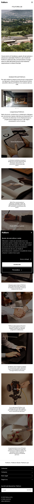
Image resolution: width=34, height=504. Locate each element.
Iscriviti (29, 489)
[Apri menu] (32, 2)
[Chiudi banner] (31, 232)
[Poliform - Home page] (4, 2)
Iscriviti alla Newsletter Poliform (11, 486)
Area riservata (5, 501)
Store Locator (6, 499)
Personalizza (16, 270)
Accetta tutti (17, 264)
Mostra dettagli (24, 259)
